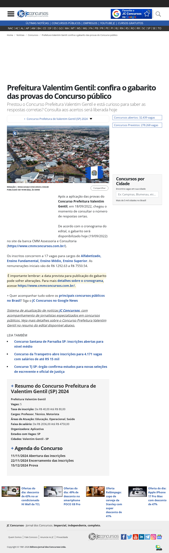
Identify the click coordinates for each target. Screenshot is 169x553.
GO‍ (61, 28)
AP (27, 28)
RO (133, 28)
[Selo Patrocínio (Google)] (131, 13)
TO (159, 28)
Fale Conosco (30, 537)
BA (39, 28)
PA (91, 28)
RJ (116, 28)
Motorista (52, 414)
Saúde (71, 419)
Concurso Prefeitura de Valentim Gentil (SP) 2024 (56, 119)
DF (49, 28)
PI (112, 28)
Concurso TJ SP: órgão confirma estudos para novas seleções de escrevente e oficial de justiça (60, 369)
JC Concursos (69, 310)
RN (121, 28)
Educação (41, 419)
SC (143, 28)
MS (79, 28)
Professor (27, 414)
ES (55, 28)
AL (22, 28)
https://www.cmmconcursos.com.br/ (36, 246)
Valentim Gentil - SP (36, 439)
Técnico (40, 414)
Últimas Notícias (37, 23)
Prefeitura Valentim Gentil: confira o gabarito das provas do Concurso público (80, 35)
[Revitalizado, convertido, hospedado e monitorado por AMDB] (159, 547)
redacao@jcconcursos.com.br (33, 187)
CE (44, 28)
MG (85, 28)
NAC (10, 28)
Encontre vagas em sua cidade (131, 188)
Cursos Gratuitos (130, 23)
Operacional (57, 419)
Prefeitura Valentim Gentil (28, 399)
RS (127, 28)
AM (33, 28)
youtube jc (107, 23)
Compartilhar (99, 188)
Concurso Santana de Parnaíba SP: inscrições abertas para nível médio (58, 344)
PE (107, 28)
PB (96, 28)
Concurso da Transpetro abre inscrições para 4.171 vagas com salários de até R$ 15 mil (58, 356)
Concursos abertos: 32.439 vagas (134, 117)
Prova (24, 465)
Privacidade (62, 537)
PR (101, 28)
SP (149, 28)
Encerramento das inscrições (42, 460)
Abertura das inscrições (38, 455)
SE (154, 28)
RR (138, 28)
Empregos (90, 23)
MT (73, 28)
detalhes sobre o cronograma (80, 280)
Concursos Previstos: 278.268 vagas (136, 125)
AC (17, 28)
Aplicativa (37, 429)
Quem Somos (15, 537)
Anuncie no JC (47, 537)
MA (67, 28)
